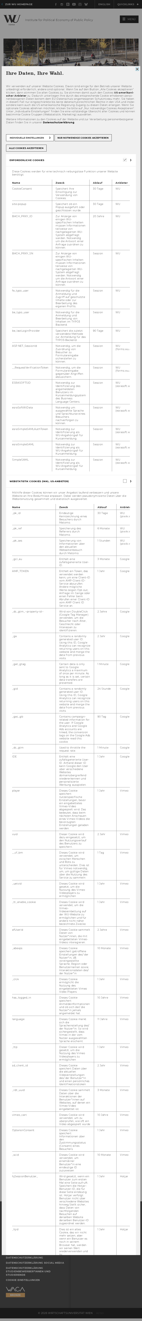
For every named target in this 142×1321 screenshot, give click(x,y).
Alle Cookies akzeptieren (26, 148)
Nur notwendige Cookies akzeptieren (83, 137)
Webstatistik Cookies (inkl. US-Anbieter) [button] (39, 481)
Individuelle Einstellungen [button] (27, 137)
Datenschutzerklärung (58, 122)
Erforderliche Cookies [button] (27, 160)
